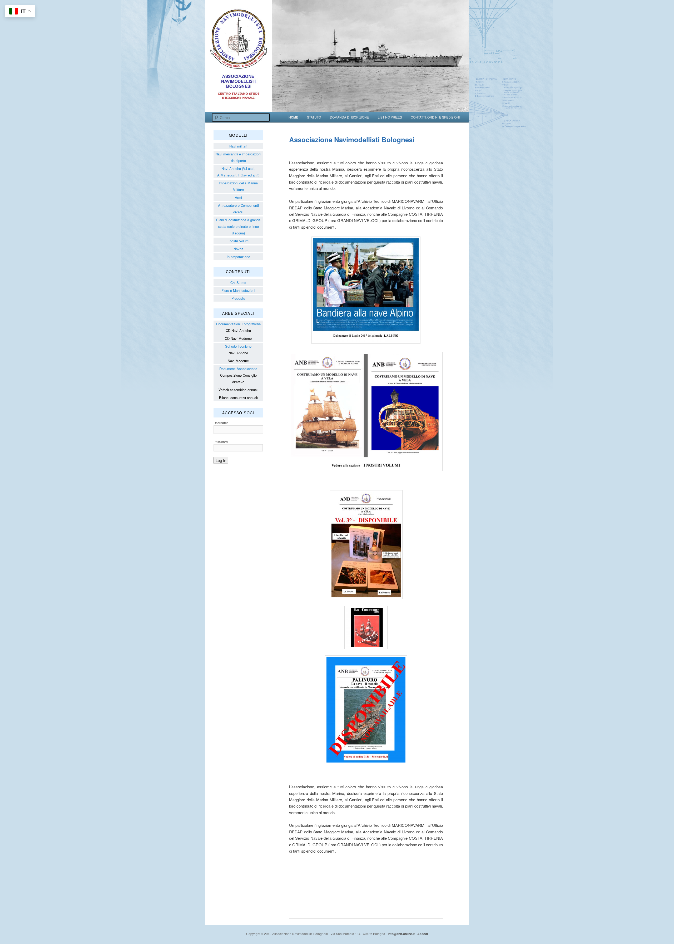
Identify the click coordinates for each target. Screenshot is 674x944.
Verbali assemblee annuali (238, 389)
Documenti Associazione (238, 368)
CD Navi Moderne (238, 338)
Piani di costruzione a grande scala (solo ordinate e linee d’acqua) (238, 226)
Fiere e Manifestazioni (238, 290)
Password (221, 441)
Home (293, 117)
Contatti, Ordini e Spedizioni (435, 117)
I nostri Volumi (238, 240)
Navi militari (238, 146)
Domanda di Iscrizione (349, 117)
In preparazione (238, 256)
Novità (238, 248)
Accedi (422, 933)
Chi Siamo (238, 282)
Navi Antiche (238, 352)
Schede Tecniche (238, 346)
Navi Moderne (238, 360)
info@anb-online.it (401, 933)
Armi (238, 197)
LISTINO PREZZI (390, 117)
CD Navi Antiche (238, 330)
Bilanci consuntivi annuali (238, 397)
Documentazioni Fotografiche (238, 323)
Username (221, 422)
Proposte (238, 298)
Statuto (314, 117)
